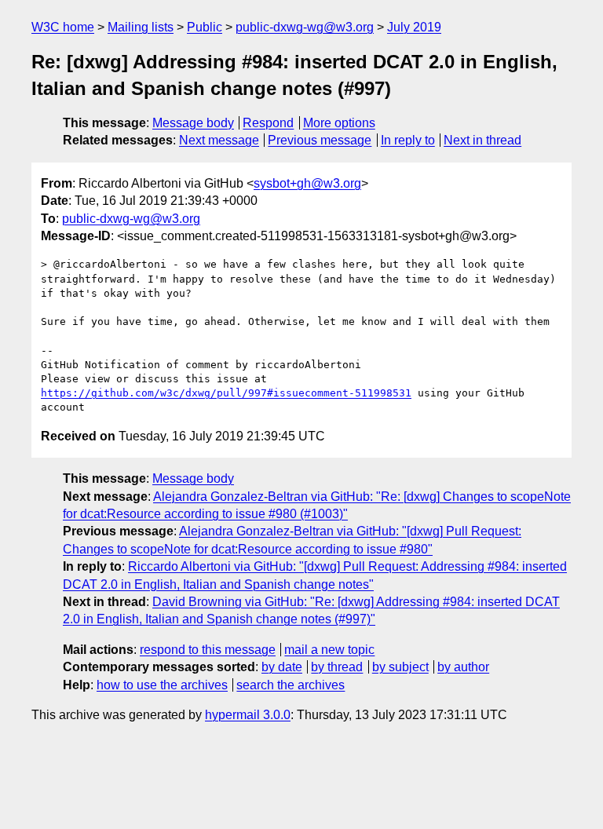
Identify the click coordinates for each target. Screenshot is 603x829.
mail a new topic (329, 649)
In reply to (408, 140)
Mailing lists (141, 27)
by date (281, 667)
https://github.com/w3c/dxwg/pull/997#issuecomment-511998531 (226, 393)
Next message (219, 140)
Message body (193, 123)
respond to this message (208, 649)
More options (339, 123)
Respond (268, 123)
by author (463, 667)
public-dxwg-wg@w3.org (305, 27)
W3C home (62, 27)
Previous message (319, 140)
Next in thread (482, 140)
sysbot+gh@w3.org (307, 183)
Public (204, 27)
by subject (400, 667)
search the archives (290, 685)
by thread (337, 667)
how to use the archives (162, 685)
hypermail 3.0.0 (248, 714)
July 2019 (414, 27)
